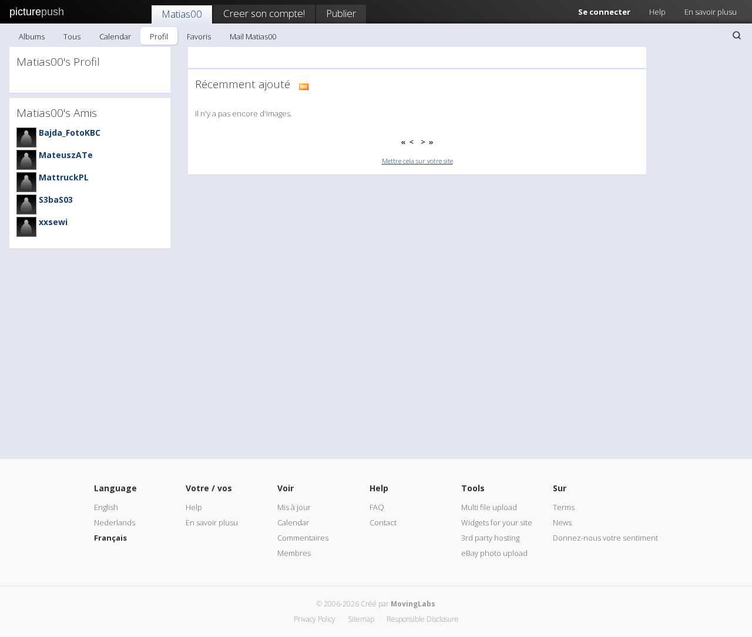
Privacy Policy (314, 619)
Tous (71, 36)
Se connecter (604, 11)
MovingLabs (413, 604)
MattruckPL (64, 177)
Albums (32, 36)
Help (657, 11)
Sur (559, 488)
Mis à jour (294, 507)
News (562, 522)
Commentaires (302, 537)
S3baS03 (56, 199)
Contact (383, 522)
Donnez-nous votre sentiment (605, 537)
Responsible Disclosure (423, 619)
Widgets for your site (496, 522)
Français (110, 537)
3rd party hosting (490, 537)
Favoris (199, 36)
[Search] (736, 35)
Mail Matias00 (253, 36)
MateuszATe (66, 154)
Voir (285, 488)
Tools (473, 488)
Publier (341, 13)
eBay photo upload (494, 553)
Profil (159, 36)
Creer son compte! (264, 13)
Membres (294, 553)
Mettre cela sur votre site (417, 160)
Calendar (115, 36)
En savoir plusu (710, 11)
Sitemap (361, 619)
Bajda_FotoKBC (69, 132)
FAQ (377, 507)
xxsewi (53, 221)
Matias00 (182, 14)
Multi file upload (489, 507)
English (106, 507)
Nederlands (114, 522)
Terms (564, 507)
